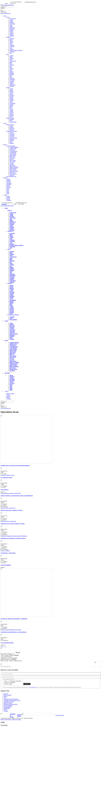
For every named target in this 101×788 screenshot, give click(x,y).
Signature (11, 130)
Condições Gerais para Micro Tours (12, 700)
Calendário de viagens (9, 701)
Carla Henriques (13, 151)
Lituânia (11, 111)
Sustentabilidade (7, 707)
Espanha (11, 96)
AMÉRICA (10, 231)
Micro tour (11, 128)
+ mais (5, 195)
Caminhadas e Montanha (15, 681)
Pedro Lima (12, 172)
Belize (10, 39)
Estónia (11, 98)
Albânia (11, 88)
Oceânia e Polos (10, 118)
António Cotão (12, 148)
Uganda (11, 34)
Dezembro (9, 184)
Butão (10, 57)
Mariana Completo (13, 167)
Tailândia (11, 82)
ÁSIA (8, 249)
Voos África (4, 489)
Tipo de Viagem (10, 124)
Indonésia (11, 65)
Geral (5, 681)
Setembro (9, 180)
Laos (10, 70)
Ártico (10, 120)
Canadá (11, 42)
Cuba (10, 47)
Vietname (11, 86)
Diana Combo (12, 155)
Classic (11, 126)
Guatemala (11, 51)
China (10, 59)
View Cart (3, 13)
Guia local (11, 136)
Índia (10, 63)
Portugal (11, 114)
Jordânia (11, 69)
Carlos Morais (12, 153)
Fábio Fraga (12, 156)
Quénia (11, 31)
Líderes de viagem (11, 145)
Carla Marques (12, 152)
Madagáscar (12, 27)
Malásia (11, 71)
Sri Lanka (11, 80)
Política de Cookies (16, 719)
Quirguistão (12, 79)
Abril (8, 189)
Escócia (11, 94)
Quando (5, 177)
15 (5, 646)
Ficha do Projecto (60, 715)
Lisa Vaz (11, 163)
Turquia (11, 83)
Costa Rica (12, 46)
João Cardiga (12, 160)
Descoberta (12, 134)
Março (8, 188)
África (8, 17)
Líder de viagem (13, 138)
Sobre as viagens (10, 393)
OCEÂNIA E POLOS (13, 314)
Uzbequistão (12, 84)
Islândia (11, 106)
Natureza (11, 140)
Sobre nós (6, 693)
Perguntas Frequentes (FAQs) (10, 704)
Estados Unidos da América (15, 50)
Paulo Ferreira (12, 169)
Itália (10, 107)
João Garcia (12, 161)
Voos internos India (7, 642)
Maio (8, 191)
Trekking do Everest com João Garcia (13, 538)
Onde (5, 16)
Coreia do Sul (12, 61)
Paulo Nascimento (13, 171)
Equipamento (7, 708)
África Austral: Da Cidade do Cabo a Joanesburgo (17, 495)
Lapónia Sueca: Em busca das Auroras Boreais (15, 465)
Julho (8, 193)
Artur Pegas (12, 149)
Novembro (9, 183)
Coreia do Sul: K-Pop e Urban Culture (13, 523)
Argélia (11, 21)
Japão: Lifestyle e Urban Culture (11, 510)
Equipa (8, 196)
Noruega (11, 112)
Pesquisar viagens (19, 715)
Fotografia (11, 135)
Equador (11, 49)
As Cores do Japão (6, 477)
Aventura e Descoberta (9, 682)
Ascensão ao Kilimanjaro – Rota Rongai (13, 632)
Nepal (10, 75)
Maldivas (11, 73)
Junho (8, 192)
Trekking (11, 143)
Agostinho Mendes (13, 147)
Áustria (11, 90)
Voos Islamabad (6, 565)
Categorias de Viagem (12, 131)
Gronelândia (12, 103)
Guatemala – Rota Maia (8, 553)
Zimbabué (11, 35)
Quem (5, 144)
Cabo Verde (12, 23)
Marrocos (11, 29)
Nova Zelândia (12, 122)
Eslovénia (11, 95)
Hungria (11, 104)
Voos (5, 697)
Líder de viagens (8, 684)
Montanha (11, 139)
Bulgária (11, 91)
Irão (10, 66)
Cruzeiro (11, 132)
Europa (8, 87)
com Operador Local (11, 176)
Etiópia (11, 26)
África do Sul (12, 18)
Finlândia (11, 99)
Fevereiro (9, 187)
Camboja (11, 58)
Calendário (4, 204)
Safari (10, 142)
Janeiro (8, 185)
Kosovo (11, 108)
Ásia (8, 54)
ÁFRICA (9, 210)
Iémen (10, 62)
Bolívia (11, 41)
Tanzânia (11, 33)
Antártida (11, 119)
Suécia (11, 116)
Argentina (11, 38)
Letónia (11, 110)
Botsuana (11, 22)
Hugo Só (11, 159)
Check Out (7, 13)
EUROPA (9, 283)
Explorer (11, 127)
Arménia (11, 55)
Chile (10, 43)
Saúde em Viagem (8, 703)
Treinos (5, 709)
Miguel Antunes (13, 168)
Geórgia (11, 100)
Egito (10, 25)
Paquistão (11, 78)
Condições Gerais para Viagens (11, 699)
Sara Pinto (11, 175)
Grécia (11, 102)
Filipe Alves (12, 157)
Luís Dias (11, 164)
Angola (11, 19)
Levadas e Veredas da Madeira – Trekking (14, 618)
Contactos (9, 200)
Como (5, 123)
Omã (10, 77)
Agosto (8, 179)
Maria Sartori (12, 165)
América (8, 37)
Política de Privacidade (32, 687)
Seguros (5, 696)
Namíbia (11, 30)
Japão (10, 67)
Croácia (11, 92)
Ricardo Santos (13, 173)
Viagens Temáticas (8, 705)
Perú (10, 53)
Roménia (11, 115)
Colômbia (11, 45)
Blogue (8, 199)
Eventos (8, 197)
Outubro (8, 181)
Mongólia (11, 74)
